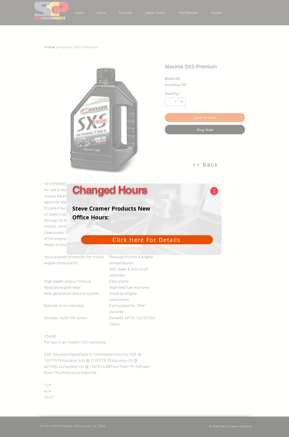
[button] (214, 191)
